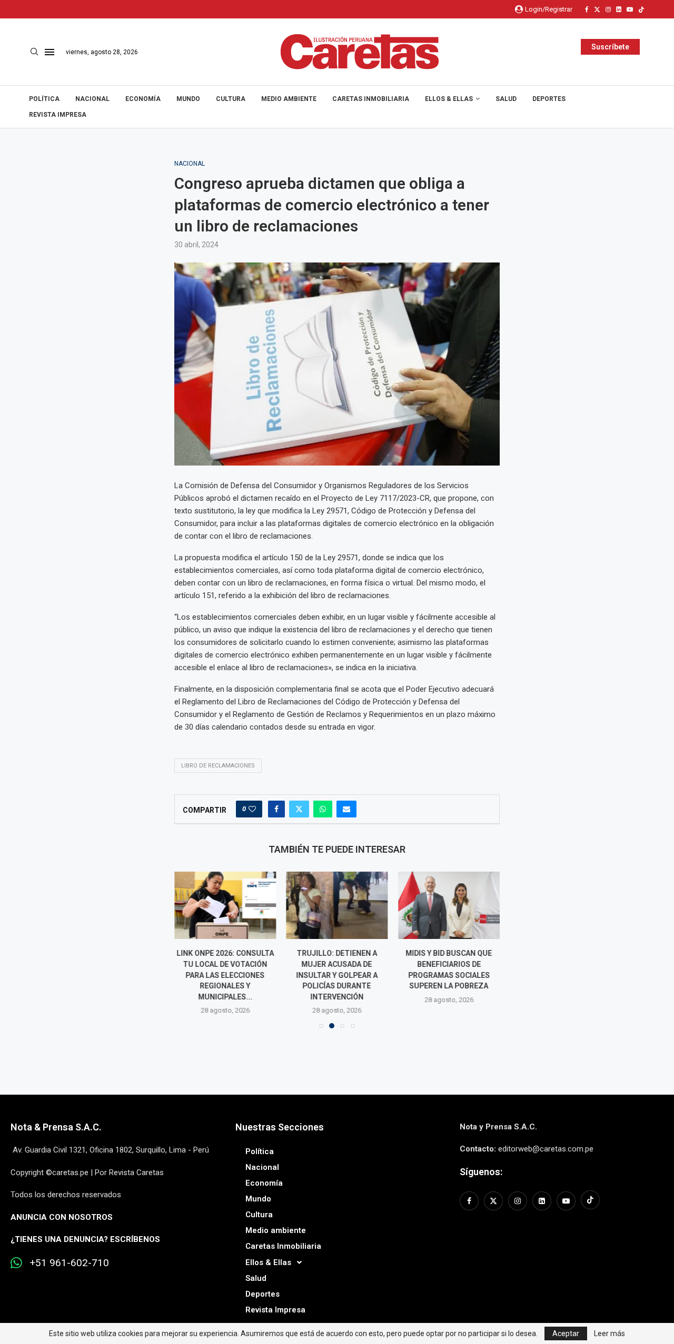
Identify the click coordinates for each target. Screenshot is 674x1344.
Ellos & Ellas (449, 99)
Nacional (92, 99)
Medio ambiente (288, 99)
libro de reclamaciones (218, 765)
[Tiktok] (641, 9)
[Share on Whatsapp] (322, 809)
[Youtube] (629, 9)
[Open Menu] (49, 52)
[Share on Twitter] (299, 809)
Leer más (609, 1333)
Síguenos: (481, 1171)
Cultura (230, 99)
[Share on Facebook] (276, 809)
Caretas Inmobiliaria (370, 99)
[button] (188, 949)
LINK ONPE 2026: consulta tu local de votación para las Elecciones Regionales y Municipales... (225, 975)
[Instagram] (608, 9)
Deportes (549, 99)
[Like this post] (252, 809)
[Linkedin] (619, 9)
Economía (143, 99)
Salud (506, 99)
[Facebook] (586, 9)
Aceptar (565, 1333)
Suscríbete (610, 47)
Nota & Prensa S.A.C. (56, 1127)
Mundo (188, 99)
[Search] (34, 52)
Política (44, 99)
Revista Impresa (57, 114)
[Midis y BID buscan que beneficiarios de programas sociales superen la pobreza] (449, 905)
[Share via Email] (346, 809)
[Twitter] (597, 9)
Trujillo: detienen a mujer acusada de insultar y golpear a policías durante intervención (337, 975)
